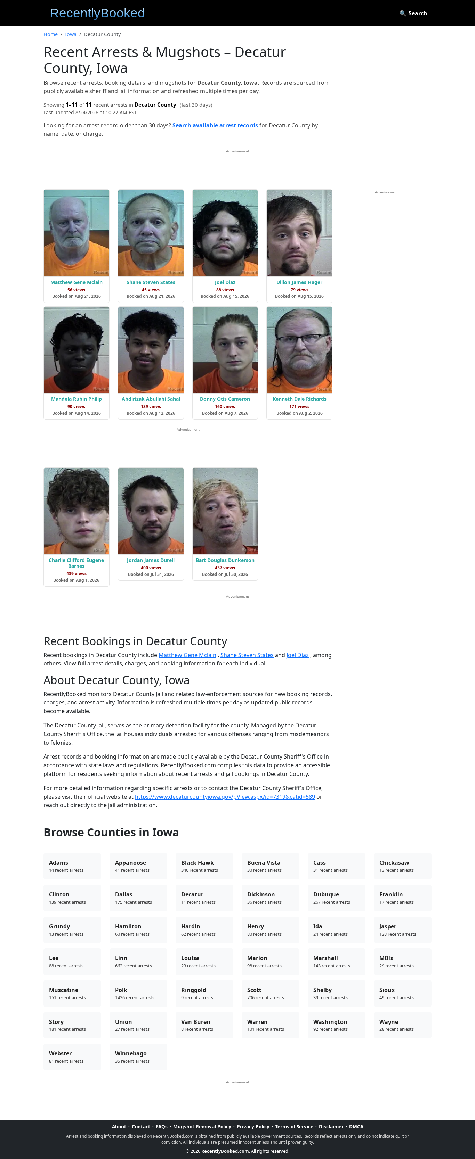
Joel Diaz (298, 655)
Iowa (71, 34)
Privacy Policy (253, 1126)
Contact (141, 1126)
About (119, 1126)
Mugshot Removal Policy (202, 1126)
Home (50, 34)
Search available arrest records (215, 125)
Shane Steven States (247, 655)
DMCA (356, 1126)
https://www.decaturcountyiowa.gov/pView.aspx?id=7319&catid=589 (225, 797)
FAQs (162, 1126)
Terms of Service (294, 1126)
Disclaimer (331, 1126)
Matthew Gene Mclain (187, 655)
